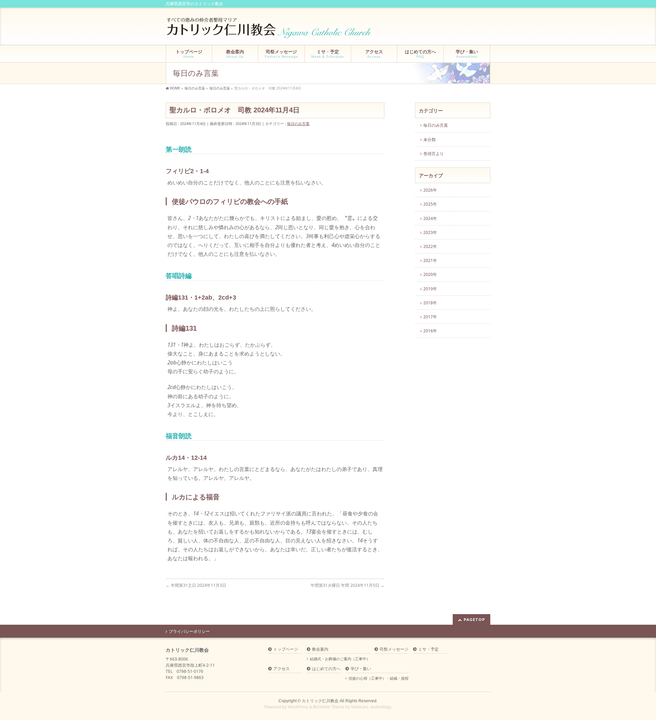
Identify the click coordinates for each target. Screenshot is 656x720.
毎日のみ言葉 (298, 123)
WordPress (298, 707)
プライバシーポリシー (189, 631)
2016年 (430, 331)
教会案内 (320, 649)
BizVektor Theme (328, 707)
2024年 (430, 218)
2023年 (430, 232)
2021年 (430, 260)
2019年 (430, 289)
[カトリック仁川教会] (270, 30)
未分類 (429, 139)
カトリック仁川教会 (320, 700)
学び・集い (361, 668)
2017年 (430, 317)
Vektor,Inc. (360, 707)
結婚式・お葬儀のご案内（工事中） (340, 658)
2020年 (430, 274)
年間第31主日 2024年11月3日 (196, 585)
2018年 (430, 303)
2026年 (430, 190)
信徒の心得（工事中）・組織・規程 (378, 678)
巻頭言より (433, 153)
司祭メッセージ (394, 649)
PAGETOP (474, 619)
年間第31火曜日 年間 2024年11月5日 (347, 585)
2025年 (430, 204)
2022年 (430, 246)
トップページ (285, 649)
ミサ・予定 (428, 649)
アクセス (281, 668)
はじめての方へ (326, 668)
